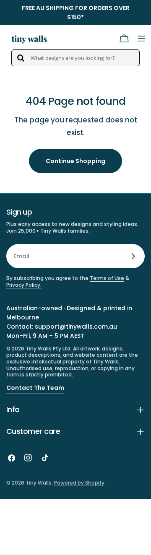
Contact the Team (35, 388)
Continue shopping (75, 161)
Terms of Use (107, 278)
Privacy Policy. (24, 284)
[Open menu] (141, 38)
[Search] (20, 58)
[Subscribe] (133, 256)
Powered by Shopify (79, 482)
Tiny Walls (39, 482)
